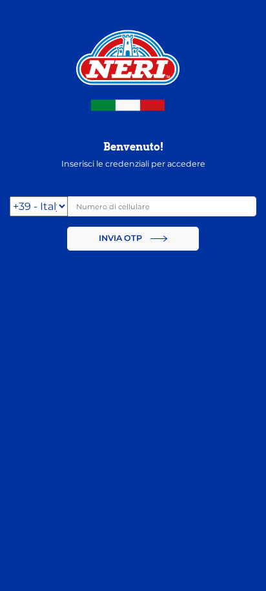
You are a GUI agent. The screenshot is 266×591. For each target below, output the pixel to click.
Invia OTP (121, 238)
